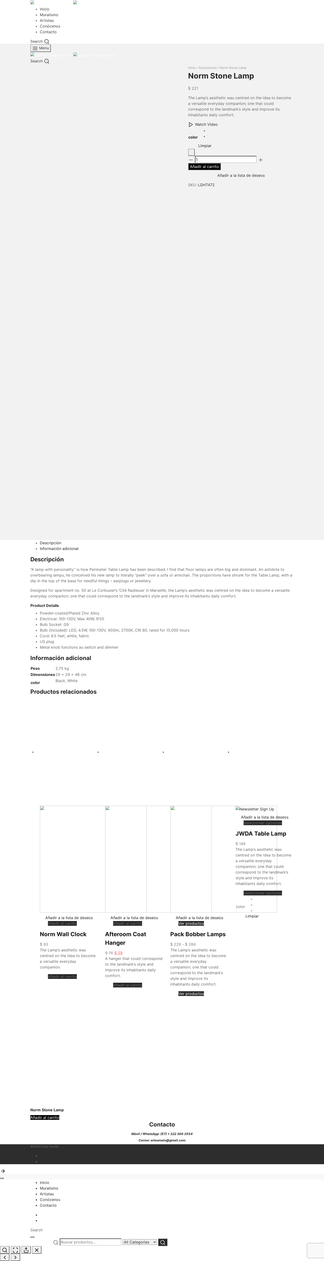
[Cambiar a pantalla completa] (15, 1250)
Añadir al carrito (204, 166)
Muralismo (49, 14)
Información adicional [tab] (59, 548)
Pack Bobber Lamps (198, 934)
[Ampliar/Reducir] (4, 1250)
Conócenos (50, 26)
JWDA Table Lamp (261, 833)
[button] (62, 923)
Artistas (47, 20)
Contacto (48, 31)
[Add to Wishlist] (191, 152)
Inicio (44, 9)
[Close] (2, 1178)
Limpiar (205, 145)
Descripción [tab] (50, 542)
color (193, 137)
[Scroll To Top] (3, 1170)
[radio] (210, 130)
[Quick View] (45, 923)
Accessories (208, 68)
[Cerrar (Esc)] (37, 1250)
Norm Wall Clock (63, 934)
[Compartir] (26, 1250)
